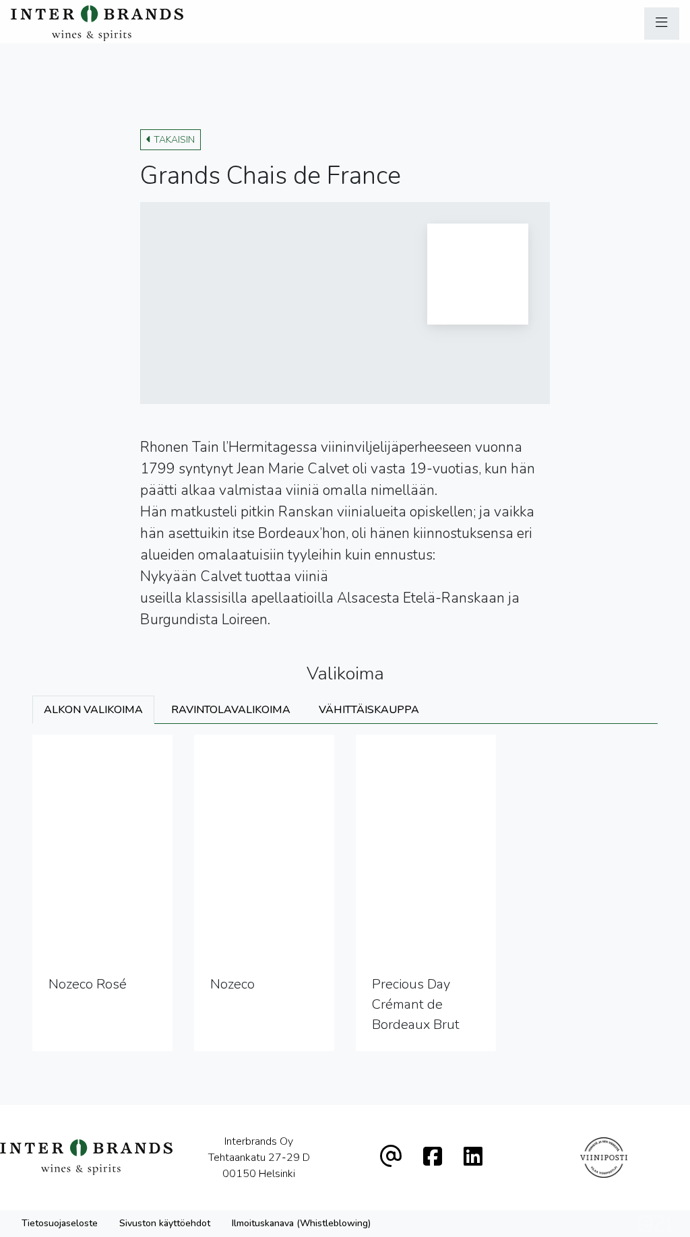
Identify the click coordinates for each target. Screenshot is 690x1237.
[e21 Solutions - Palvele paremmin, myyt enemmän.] (656, 1222)
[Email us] (390, 1157)
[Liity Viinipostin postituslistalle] (604, 1157)
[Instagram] (473, 1157)
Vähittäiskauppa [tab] (369, 709)
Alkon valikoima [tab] (93, 709)
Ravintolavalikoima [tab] (230, 709)
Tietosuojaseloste (60, 1223)
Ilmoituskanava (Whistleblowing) (301, 1223)
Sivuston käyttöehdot (164, 1223)
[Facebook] (432, 1157)
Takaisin (174, 139)
